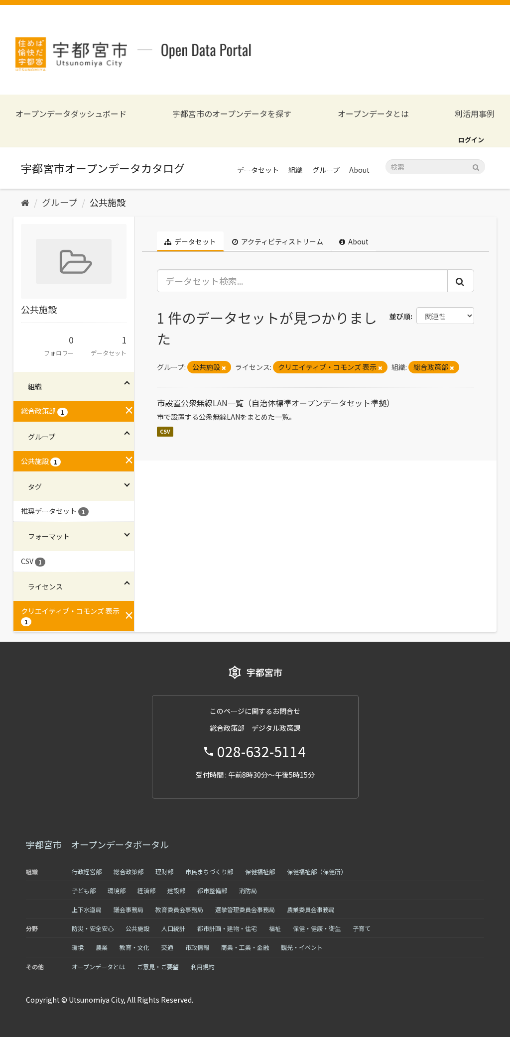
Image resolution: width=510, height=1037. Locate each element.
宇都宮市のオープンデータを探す (231, 113)
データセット (258, 170)
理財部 (164, 871)
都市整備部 (212, 890)
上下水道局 (87, 909)
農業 (102, 947)
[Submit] (476, 166)
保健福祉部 (260, 871)
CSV (165, 431)
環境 (78, 947)
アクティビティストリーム (281, 241)
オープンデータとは (373, 113)
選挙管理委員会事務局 (245, 909)
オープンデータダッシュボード (71, 113)
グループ (326, 170)
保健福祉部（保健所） (317, 871)
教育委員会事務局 (179, 909)
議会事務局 (128, 909)
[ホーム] (25, 202)
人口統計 (173, 928)
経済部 (146, 890)
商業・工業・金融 (245, 947)
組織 (295, 170)
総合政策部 (128, 871)
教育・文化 (134, 947)
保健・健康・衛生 (317, 928)
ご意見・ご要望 (158, 966)
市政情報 (197, 947)
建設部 (176, 890)
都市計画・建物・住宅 (227, 928)
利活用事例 (475, 113)
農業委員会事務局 (311, 909)
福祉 (275, 928)
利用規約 (203, 966)
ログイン (471, 139)
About (359, 170)
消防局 (248, 890)
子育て (362, 928)
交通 (167, 947)
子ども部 (84, 890)
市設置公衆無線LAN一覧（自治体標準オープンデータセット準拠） (275, 403)
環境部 (117, 890)
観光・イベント (302, 947)
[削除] (224, 367)
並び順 (399, 316)
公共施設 (108, 202)
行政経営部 (87, 871)
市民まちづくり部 (209, 871)
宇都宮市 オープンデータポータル (97, 844)
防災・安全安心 (93, 928)
